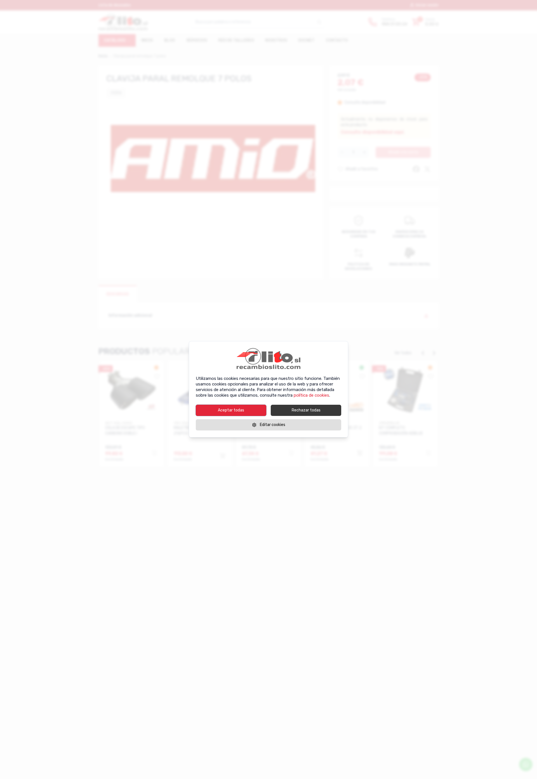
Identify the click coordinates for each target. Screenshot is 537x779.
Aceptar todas (231, 410)
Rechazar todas (306, 410)
